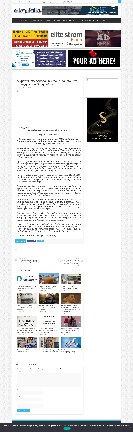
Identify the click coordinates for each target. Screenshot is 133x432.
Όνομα (19, 390)
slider (29, 87)
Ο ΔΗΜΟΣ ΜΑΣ (24, 20)
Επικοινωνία (36, 2)
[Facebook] (101, 2)
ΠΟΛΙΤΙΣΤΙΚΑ (66, 20)
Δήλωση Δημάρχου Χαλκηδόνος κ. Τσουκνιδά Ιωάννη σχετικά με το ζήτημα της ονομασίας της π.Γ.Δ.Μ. (68, 262)
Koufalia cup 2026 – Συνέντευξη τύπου (23, 351)
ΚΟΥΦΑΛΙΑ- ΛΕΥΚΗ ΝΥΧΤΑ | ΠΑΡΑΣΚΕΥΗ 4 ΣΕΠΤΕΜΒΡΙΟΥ (48, 330)
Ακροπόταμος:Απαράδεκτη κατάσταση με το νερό (47, 287)
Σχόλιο (19, 371)
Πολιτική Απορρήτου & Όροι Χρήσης (65, 2)
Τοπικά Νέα (34, 87)
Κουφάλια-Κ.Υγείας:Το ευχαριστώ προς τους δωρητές (70, 287)
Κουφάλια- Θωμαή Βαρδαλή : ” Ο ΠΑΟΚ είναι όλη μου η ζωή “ (49, 351)
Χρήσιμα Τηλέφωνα (47, 2)
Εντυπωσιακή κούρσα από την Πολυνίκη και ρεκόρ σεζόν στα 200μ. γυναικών (71, 330)
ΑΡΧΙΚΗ (16, 20)
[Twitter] (103, 2)
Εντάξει (67, 429)
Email (18, 396)
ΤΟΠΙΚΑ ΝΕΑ (37, 20)
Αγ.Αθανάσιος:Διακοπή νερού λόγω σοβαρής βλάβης (70, 351)
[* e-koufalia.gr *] (28, 10)
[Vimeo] (107, 2)
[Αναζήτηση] (119, 1)
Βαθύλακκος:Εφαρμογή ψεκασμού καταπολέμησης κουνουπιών (47, 307)
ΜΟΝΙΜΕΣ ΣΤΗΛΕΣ (99, 20)
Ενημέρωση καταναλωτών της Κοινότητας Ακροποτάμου (26, 287)
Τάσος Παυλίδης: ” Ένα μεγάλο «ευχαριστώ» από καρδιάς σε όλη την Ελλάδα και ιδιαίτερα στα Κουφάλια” (71, 308)
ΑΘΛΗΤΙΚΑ (57, 20)
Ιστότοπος (19, 403)
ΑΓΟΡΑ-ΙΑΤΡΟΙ (86, 20)
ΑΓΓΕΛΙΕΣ (76, 20)
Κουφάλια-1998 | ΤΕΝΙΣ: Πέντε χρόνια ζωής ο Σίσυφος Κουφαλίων (26, 307)
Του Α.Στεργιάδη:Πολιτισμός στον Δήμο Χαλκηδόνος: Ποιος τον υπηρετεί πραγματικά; (27, 330)
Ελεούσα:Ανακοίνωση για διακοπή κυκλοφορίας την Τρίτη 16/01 (29, 260)
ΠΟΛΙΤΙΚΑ (47, 20)
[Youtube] (105, 2)
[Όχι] (130, 428)
